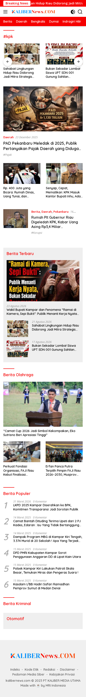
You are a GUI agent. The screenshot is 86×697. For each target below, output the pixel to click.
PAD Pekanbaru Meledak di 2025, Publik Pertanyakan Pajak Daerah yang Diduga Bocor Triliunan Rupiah (41, 148)
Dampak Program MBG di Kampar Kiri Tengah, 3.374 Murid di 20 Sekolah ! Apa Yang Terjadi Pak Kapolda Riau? (47, 539)
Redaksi (49, 670)
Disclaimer (67, 670)
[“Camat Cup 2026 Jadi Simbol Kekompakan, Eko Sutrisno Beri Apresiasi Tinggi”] (43, 404)
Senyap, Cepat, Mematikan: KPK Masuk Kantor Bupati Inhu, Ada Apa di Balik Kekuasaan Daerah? (63, 192)
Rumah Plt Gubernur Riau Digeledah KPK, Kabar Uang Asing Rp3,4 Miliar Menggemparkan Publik (54, 224)
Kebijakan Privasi (62, 674)
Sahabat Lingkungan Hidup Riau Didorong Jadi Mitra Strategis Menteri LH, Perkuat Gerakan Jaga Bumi (18, 73)
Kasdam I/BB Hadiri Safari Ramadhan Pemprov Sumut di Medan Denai (41, 586)
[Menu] (6, 12)
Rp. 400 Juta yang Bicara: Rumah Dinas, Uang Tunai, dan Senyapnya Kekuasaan (20, 192)
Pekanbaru (61, 212)
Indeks (15, 670)
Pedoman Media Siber (28, 674)
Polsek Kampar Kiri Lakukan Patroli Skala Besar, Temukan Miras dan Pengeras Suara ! (45, 570)
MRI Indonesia (56, 685)
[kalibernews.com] (33, 11)
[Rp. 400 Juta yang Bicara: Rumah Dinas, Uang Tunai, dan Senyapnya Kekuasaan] (21, 173)
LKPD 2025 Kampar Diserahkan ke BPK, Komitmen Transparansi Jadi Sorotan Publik (45, 507)
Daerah (8, 137)
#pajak (7, 155)
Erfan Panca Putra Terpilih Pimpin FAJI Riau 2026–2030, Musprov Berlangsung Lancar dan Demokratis (64, 470)
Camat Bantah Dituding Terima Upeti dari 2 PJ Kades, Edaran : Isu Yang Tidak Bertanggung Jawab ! (47, 523)
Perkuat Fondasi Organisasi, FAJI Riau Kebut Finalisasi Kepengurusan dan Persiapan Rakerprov (19, 470)
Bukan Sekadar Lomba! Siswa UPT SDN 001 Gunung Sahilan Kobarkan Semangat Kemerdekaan (63, 73)
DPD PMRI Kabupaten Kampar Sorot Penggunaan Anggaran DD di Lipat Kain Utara (47, 555)
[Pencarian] (80, 12)
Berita (35, 212)
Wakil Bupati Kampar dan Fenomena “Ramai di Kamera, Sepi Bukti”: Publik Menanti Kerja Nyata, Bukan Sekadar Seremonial (42, 312)
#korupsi (36, 233)
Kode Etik (32, 670)
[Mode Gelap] (72, 12)
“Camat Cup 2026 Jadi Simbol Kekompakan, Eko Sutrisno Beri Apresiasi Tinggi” (39, 433)
